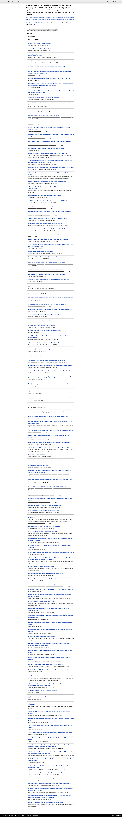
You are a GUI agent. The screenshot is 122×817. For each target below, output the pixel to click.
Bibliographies (45, 30)
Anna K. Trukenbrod (32, 138)
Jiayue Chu (30, 418)
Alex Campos (53, 561)
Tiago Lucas (38, 706)
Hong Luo (42, 495)
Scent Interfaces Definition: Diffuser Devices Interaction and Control (44, 122)
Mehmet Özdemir (31, 155)
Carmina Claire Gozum (50, 271)
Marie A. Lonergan (32, 241)
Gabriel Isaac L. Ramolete (67, 678)
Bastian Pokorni (31, 734)
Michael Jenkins (52, 145)
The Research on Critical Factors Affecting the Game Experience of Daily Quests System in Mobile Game (49, 546)
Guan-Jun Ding (31, 183)
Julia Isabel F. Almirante (55, 678)
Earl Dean (43, 449)
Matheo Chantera (32, 785)
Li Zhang (38, 258)
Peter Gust (30, 715)
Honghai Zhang (36, 276)
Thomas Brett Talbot (32, 145)
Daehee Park (31, 111)
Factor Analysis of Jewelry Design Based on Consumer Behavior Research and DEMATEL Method (49, 390)
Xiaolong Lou (31, 633)
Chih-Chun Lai (45, 220)
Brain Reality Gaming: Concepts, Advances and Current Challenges (44, 526)
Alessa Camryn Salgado (39, 271)
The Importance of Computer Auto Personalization (40, 43)
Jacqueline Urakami (32, 50)
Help (16, 815)
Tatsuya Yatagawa (53, 598)
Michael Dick (44, 687)
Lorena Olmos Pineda (40, 799)
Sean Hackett (35, 467)
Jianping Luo (30, 306)
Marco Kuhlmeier (52, 715)
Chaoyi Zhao (37, 495)
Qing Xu (37, 386)
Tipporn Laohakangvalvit (33, 755)
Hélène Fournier (31, 774)
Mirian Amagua (48, 339)
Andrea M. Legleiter (32, 208)
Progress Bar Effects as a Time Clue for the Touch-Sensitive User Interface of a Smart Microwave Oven (51, 103)
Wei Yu (29, 75)
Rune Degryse (54, 568)
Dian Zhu (30, 372)
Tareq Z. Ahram (29, 17)
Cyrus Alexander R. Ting (33, 678)
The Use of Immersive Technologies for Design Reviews (41, 566)
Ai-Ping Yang (36, 654)
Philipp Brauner (38, 461)
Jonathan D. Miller (41, 62)
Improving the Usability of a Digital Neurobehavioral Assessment (43, 97)
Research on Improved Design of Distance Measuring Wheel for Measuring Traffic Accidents (50, 309)
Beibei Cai (45, 344)
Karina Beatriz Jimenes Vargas (61, 533)
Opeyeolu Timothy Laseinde (34, 661)
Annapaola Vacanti (58, 225)
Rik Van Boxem (54, 603)
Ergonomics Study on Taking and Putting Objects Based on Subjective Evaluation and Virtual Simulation (50, 651)
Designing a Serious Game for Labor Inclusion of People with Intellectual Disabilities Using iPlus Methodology (50, 516)
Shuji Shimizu (46, 190)
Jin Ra (34, 197)
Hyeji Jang (30, 57)
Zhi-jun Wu (30, 311)
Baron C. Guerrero (32, 264)
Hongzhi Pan (42, 412)
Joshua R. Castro (48, 264)
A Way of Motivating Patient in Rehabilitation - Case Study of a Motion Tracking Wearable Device (51, 430)
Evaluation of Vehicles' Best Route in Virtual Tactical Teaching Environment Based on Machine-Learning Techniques (51, 616)
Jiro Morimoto (59, 804)
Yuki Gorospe (31, 780)
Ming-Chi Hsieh (31, 220)
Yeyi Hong (33, 671)
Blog (28, 815)
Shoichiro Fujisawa (32, 804)
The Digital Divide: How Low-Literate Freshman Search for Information (44, 330)
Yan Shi (42, 633)
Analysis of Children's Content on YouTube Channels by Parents (43, 115)
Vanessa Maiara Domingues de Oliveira (52, 176)
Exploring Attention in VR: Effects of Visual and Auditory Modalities (44, 584)
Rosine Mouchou (44, 661)
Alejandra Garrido (46, 169)
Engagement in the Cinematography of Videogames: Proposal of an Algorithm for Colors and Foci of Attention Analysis (50, 539)
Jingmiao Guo (35, 407)
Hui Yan (29, 591)
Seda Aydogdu (31, 215)
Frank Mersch (45, 715)
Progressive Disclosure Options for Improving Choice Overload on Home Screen (47, 181)
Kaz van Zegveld (61, 603)
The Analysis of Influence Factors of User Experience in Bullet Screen (44, 256)
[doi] (34, 24)
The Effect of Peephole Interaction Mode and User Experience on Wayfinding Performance (49, 66)
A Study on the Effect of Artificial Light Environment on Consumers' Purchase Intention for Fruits (49, 285)
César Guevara (38, 169)
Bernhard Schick (46, 215)
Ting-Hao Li (30, 598)
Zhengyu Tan (37, 351)
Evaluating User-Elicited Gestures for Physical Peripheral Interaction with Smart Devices (49, 279)
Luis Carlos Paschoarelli (42, 178)
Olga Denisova (49, 512)
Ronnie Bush (30, 449)
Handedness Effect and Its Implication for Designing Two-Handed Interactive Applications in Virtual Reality (50, 630)
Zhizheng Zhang (31, 258)
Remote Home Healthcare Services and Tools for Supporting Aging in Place (46, 772)
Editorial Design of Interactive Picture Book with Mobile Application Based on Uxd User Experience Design (49, 336)
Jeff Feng (30, 432)
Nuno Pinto (54, 706)
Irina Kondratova (48, 774)
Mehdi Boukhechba (32, 444)
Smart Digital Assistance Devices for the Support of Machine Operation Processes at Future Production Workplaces (50, 422)
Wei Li (41, 344)
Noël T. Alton (30, 332)
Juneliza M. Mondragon (44, 678)
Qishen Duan (31, 351)
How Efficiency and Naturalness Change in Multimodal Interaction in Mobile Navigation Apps (50, 200)
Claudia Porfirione (49, 225)
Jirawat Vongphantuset (38, 647)
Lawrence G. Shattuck (69, 449)
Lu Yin (42, 202)
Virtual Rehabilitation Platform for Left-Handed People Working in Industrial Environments (49, 783)
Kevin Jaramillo (45, 362)
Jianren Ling (30, 202)
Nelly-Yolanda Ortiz (63, 519)
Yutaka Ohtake (45, 598)
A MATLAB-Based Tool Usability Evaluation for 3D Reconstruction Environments (47, 360)
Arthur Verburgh (67, 155)
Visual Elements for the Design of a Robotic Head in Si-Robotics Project (45, 223)
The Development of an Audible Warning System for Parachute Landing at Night (47, 486)
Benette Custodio (60, 271)
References (40, 30)
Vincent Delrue (59, 155)
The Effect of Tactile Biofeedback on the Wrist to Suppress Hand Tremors (45, 778)
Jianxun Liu (36, 474)
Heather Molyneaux (39, 774)
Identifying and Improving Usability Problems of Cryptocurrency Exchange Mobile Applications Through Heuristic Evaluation (50, 54)
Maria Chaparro (31, 99)
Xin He (33, 591)
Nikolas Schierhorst (40, 425)
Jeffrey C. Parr (31, 488)
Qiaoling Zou (48, 367)
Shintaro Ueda (62, 190)
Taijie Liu (52, 495)
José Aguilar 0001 (46, 164)
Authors (31, 30)
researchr (3, 1)
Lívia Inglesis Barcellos (33, 117)
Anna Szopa (30, 45)
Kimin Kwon (48, 57)
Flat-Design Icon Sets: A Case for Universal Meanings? (41, 206)
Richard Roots (65, 561)
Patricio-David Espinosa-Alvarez (46, 533)
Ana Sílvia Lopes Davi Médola (45, 117)
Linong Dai (36, 400)
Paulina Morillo (39, 785)
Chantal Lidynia (31, 461)
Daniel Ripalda (31, 169)
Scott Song (43, 111)
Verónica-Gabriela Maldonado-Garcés (36, 523)
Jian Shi (33, 393)
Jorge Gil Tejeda (31, 799)
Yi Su (44, 306)
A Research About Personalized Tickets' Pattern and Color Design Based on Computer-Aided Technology (50, 726)
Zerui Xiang (38, 131)
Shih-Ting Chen (31, 612)
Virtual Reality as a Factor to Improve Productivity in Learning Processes (45, 664)
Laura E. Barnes (40, 444)
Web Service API (21, 815)
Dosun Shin (30, 692)
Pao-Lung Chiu (38, 612)
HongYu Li (30, 106)
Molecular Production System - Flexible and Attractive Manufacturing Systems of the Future (50, 732)
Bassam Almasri (54, 769)
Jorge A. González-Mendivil (34, 666)
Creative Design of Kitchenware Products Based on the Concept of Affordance (46, 274)
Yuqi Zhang (30, 94)
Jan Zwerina (38, 734)
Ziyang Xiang (31, 474)
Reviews (50, 30)
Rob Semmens (60, 449)
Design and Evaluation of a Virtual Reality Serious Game (41, 636)
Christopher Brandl (49, 425)
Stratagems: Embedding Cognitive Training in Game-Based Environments (45, 505)
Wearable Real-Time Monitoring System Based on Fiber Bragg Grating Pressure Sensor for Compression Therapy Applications (49, 471)
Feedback (35, 815)
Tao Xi (37, 379)
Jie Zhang (60, 474)
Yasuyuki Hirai (69, 190)
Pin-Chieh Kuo (47, 183)
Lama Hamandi (47, 769)
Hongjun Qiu (30, 400)
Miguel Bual (30, 124)
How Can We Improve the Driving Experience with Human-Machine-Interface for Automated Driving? (49, 212)
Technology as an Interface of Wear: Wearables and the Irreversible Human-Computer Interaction (48, 436)
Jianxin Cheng (36, 367)
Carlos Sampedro (47, 519)
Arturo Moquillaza (46, 253)
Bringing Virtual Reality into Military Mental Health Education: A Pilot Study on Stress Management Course (48, 609)
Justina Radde (36, 748)
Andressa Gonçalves (37, 439)
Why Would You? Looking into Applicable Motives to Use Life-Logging (45, 459)
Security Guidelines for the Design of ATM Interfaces (40, 251)
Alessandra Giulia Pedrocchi (57, 792)
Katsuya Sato (40, 804)
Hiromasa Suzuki (37, 598)
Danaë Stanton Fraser (51, 586)
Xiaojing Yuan (48, 202)
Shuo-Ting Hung (38, 619)
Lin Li (33, 288)
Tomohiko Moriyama (53, 190)
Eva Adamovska (31, 230)
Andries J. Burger (47, 241)
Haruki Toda (42, 755)
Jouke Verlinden (41, 157)
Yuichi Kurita (57, 755)
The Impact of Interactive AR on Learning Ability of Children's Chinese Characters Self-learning (50, 589)
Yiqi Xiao (29, 281)
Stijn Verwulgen (31, 605)
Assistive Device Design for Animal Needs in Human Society (42, 690)
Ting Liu (29, 393)
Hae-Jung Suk (31, 580)
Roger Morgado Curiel (67, 176)
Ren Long (30, 412)
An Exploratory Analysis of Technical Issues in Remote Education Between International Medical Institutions (49, 187)
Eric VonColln (46, 561)
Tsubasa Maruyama (49, 755)
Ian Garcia (48, 568)
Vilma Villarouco (44, 528)
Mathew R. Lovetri (57, 488)
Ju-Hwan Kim (42, 57)
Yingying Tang (37, 316)
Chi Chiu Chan (66, 474)
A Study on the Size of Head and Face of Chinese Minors (41, 493)
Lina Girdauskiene (32, 512)
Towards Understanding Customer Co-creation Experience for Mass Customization (47, 153)
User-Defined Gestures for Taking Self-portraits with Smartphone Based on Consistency (49, 291)
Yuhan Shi (30, 276)
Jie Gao (33, 75)
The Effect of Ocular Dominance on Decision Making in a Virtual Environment (46, 578)
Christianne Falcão (37, 17)
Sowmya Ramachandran (49, 507)
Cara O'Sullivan (31, 722)
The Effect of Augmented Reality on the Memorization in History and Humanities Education (49, 669)
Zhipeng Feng (37, 633)
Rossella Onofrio (31, 792)
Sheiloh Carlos (37, 449)
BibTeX (35, 30)
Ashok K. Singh (31, 321)
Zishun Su (30, 367)
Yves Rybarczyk (38, 535)
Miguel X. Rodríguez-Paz (46, 666)
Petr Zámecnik (47, 230)
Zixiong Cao (47, 654)
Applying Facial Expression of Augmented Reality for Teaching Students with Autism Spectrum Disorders (50, 738)
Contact (7, 815)
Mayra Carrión (31, 519)
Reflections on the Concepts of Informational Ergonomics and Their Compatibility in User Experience (49, 173)
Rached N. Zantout (32, 769)
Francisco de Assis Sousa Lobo (56, 178)
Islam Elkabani (40, 769)
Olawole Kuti (51, 661)
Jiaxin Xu (37, 293)
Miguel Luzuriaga (38, 215)
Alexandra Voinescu (32, 586)
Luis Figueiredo (67, 706)
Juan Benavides (46, 638)
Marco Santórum (38, 164)
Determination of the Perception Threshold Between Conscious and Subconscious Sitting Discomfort (49, 712)
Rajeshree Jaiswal (36, 432)
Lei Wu (29, 236)
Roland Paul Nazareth (32, 456)
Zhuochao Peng (37, 202)
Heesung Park (37, 111)
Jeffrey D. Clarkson (38, 561)
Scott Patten (59, 561)
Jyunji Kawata (52, 804)
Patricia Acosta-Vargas (54, 521)
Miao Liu (29, 248)
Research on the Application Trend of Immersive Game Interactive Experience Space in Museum (51, 552)
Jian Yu (29, 554)
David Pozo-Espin (32, 362)
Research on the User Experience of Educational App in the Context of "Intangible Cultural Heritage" (49, 404)
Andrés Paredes (54, 519)
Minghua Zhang (31, 386)
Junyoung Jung (37, 575)
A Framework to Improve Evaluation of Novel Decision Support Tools (44, 355)
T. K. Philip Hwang (39, 183)
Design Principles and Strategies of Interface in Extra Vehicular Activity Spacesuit (47, 304)
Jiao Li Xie (40, 288)
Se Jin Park (47, 502)
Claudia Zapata (38, 253)
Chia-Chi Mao (45, 612)
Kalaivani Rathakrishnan (33, 502)
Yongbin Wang (34, 554)
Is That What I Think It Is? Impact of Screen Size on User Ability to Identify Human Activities (50, 447)
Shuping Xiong (44, 575)
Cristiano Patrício (31, 706)
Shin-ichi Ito (45, 804)
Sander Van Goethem (41, 155)
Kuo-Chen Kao (38, 741)
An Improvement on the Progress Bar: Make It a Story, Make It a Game (44, 342)
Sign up (120, 1)
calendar (13, 1)
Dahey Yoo (30, 197)
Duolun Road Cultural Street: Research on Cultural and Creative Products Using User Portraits (50, 370)
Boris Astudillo (31, 164)
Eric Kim (48, 449)
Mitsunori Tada (64, 755)
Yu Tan (36, 288)
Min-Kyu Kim (42, 502)
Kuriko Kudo (39, 190)
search (17, 1)
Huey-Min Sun (31, 80)
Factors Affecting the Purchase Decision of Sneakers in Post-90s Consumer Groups (48, 416)
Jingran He (41, 372)
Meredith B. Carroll (39, 99)
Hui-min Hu (30, 654)
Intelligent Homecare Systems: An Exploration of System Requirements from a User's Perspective (48, 696)
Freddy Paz (53, 253)
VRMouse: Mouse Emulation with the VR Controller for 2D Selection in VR (45, 573)
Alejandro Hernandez (38, 451)
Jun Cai (35, 306)
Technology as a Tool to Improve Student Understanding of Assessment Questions (48, 239)
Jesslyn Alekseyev (32, 356)
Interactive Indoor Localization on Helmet (38, 465)
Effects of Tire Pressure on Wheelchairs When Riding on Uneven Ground (45, 802)
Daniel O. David (59, 586)
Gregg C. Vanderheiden (39, 45)
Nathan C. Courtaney (48, 488)
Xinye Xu (34, 729)
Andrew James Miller (32, 62)
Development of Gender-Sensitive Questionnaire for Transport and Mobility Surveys (48, 228)
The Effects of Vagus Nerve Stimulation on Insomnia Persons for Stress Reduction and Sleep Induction (50, 499)
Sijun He (29, 131)
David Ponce (39, 362)
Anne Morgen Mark (41, 50)
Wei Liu (35, 482)
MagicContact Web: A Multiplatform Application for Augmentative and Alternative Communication (47, 703)
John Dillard (30, 451)
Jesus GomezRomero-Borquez (35, 542)
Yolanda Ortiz (62, 638)
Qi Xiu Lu (45, 288)
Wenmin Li (30, 344)
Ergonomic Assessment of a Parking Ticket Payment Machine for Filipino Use (46, 262)
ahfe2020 (34, 27)
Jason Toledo (31, 271)
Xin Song (33, 626)
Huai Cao (30, 407)
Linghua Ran (30, 495)
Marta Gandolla (39, 792)
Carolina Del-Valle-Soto (47, 542)
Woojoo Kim (30, 575)
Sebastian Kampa (37, 715)
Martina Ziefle (53, 461)
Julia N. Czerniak (31, 425)
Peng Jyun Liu (36, 311)
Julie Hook (46, 99)
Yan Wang (30, 647)
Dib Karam (30, 439)
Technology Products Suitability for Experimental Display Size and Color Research (47, 218)
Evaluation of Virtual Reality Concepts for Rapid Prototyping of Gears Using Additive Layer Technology (49, 658)
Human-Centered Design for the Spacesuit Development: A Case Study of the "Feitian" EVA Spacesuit (49, 480)
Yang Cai (30, 467)
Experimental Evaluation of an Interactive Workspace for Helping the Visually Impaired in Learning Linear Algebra (49, 766)
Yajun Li (42, 258)
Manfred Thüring (41, 138)
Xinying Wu (42, 367)
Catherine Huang (31, 379)
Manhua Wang (36, 344)
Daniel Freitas (60, 706)
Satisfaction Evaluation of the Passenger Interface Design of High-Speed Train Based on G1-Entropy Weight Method (50, 128)
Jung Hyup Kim (41, 456)
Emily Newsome (31, 507)
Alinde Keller (43, 748)
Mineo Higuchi (65, 804)
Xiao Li (29, 68)
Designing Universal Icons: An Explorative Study (39, 48)
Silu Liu (33, 248)
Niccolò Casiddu (31, 225)
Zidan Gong (54, 474)
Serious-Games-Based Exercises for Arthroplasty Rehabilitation (43, 531)
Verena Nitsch (66, 425)
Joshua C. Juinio (40, 264)
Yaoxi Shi (50, 344)
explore (8, 1)
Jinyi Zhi (34, 131)
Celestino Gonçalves (46, 706)
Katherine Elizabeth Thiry (42, 145)
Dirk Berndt (48, 748)
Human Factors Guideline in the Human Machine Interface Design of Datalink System (48, 234)
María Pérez (68, 638)
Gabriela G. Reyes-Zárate (58, 666)
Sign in (116, 1)
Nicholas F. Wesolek (66, 488)
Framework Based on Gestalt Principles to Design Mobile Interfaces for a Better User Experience (51, 167)
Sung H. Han (36, 57)
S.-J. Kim (37, 580)
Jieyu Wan (33, 87)
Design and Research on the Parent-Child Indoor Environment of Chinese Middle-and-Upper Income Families (50, 397)
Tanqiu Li (40, 306)
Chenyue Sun (36, 412)
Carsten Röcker (31, 699)
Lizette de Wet (40, 241)
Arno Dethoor (47, 603)
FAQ (31, 815)
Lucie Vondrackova (39, 230)
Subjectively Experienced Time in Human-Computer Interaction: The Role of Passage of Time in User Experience (51, 135)
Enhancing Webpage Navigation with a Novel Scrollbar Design (43, 60)
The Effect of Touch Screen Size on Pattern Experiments (41, 325)
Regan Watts (68, 568)
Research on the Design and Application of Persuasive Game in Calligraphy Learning (48, 411)
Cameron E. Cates (39, 488)
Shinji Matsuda (60, 598)
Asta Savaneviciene (40, 512)
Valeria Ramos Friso (32, 178)
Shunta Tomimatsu (32, 190)
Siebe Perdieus (61, 568)
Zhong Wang (30, 316)
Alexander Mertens (58, 425)
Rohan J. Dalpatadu (39, 321)
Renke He (34, 281)
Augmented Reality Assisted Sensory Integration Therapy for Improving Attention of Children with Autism (50, 623)
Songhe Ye (40, 482)
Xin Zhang (47, 495)
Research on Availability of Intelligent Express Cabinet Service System (44, 314)
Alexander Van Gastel (32, 157)
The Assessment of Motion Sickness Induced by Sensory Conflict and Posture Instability (49, 78)
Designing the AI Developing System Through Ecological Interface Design (45, 109)
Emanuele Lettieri (47, 792)
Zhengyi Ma (48, 474)
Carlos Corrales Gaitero (65, 521)
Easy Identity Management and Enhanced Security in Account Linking (44, 195)
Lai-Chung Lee (31, 741)
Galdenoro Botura (56, 117)
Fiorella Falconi (31, 253)
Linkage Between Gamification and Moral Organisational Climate (43, 510)
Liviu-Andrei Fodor (41, 586)
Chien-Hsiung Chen (35, 68)
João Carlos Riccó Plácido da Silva (35, 176)
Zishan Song (30, 300)
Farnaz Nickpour (39, 722)
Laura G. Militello (39, 507)
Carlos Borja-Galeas (32, 339)
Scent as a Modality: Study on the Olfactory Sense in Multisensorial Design (46, 148)
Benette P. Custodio (47, 680)
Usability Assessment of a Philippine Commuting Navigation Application (45, 269)
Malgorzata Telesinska (33, 762)
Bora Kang (39, 197)
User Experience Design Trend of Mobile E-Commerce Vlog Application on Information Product (50, 365)
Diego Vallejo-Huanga (48, 785)
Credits (11, 815)
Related (54, 30)
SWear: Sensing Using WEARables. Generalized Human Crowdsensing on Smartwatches (49, 442)
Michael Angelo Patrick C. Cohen (60, 264)
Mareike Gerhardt (32, 687)
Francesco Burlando (39, 225)
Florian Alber (41, 467)
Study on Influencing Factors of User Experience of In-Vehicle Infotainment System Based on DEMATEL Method (50, 298)
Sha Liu (29, 288)
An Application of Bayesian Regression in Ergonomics (41, 319)
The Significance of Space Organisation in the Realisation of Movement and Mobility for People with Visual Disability (51, 759)
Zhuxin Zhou (42, 474)
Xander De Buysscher (51, 155)
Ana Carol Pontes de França (34, 528)
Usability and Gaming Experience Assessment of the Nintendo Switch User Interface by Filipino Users (51, 675)
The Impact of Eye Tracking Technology (37, 454)
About (3, 815)
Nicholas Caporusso (50, 62)
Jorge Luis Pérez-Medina (55, 362)
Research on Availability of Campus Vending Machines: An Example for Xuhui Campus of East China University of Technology (50, 245)
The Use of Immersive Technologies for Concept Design (41, 601)
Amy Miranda (53, 449)
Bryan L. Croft (31, 561)
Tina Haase (38, 687)
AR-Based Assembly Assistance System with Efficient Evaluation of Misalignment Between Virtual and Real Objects (49, 595)
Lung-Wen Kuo (38, 220)
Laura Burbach (46, 461)
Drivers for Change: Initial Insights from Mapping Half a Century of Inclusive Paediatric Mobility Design (51, 719)
